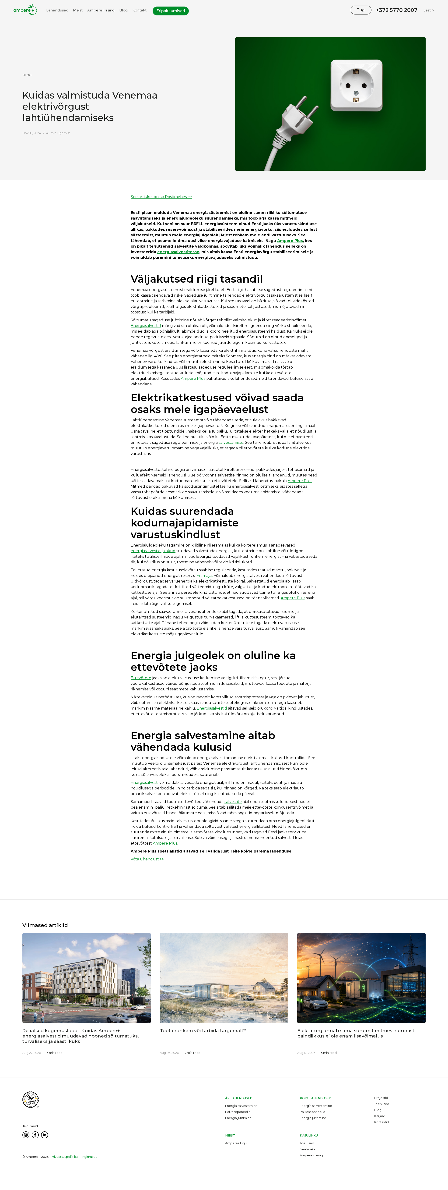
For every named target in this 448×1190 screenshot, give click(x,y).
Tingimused (89, 1156)
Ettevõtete (141, 678)
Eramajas (204, 575)
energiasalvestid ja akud (153, 551)
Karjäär (379, 1116)
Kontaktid (381, 1122)
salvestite (233, 801)
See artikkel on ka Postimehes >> (161, 197)
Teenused (381, 1104)
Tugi (361, 10)
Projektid (381, 1098)
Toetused (307, 1143)
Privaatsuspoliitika (64, 1156)
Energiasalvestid (146, 325)
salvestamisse (231, 442)
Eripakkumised (170, 11)
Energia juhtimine (238, 1118)
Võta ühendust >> (147, 859)
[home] (25, 12)
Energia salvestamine (241, 1106)
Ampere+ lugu (236, 1143)
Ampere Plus (193, 378)
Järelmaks (307, 1149)
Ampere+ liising (311, 1155)
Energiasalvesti (144, 782)
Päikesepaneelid (238, 1112)
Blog (378, 1110)
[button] (57, 12)
